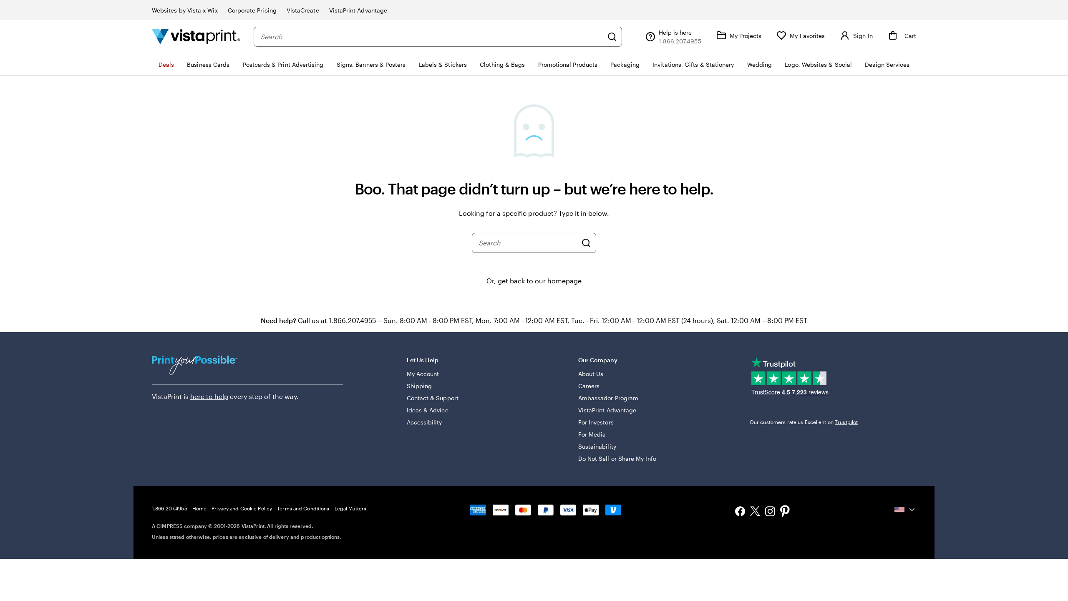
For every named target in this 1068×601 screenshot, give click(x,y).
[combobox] (431, 37)
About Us (591, 373)
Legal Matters (351, 508)
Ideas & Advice (427, 410)
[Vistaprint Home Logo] (196, 36)
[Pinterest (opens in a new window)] (785, 512)
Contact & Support (432, 398)
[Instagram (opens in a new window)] (770, 512)
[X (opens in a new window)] (755, 512)
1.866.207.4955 (169, 508)
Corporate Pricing (252, 10)
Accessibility (424, 422)
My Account (423, 373)
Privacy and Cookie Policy (242, 508)
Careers (589, 385)
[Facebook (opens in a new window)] (740, 512)
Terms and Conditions (303, 508)
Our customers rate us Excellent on (804, 422)
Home (199, 508)
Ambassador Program (608, 398)
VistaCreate (303, 10)
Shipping (419, 385)
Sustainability (597, 446)
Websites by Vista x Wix (185, 10)
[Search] (612, 36)
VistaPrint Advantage (358, 10)
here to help (209, 396)
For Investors (596, 422)
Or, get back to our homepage (534, 281)
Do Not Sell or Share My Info (617, 458)
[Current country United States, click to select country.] (905, 510)
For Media (592, 434)
